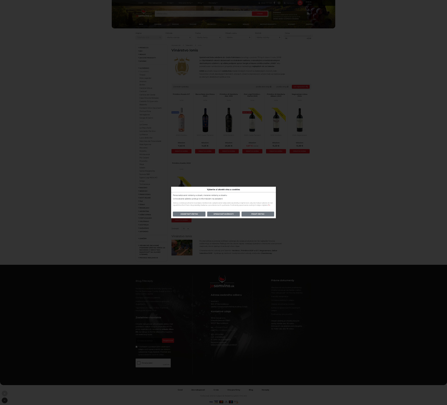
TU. (269, 205)
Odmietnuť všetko (189, 214)
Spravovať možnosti (223, 214)
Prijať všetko (257, 214)
